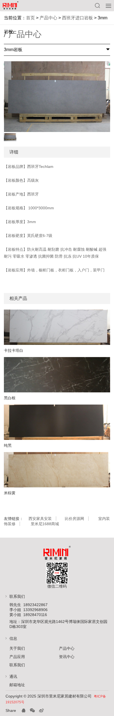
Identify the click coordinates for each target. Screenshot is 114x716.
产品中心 (48, 17)
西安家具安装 (40, 518)
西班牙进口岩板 (77, 17)
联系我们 (17, 665)
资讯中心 (66, 656)
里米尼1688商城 (45, 524)
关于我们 (17, 648)
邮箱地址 (17, 685)
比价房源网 (74, 518)
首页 (30, 17)
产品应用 (17, 656)
